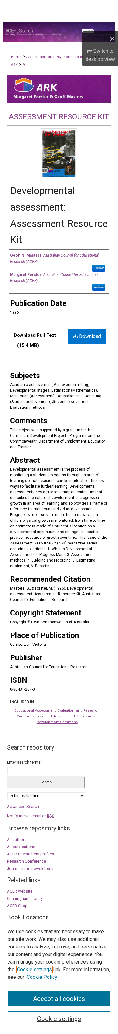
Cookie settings (34, 969)
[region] (59, 977)
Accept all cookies (59, 998)
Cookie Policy (42, 977)
